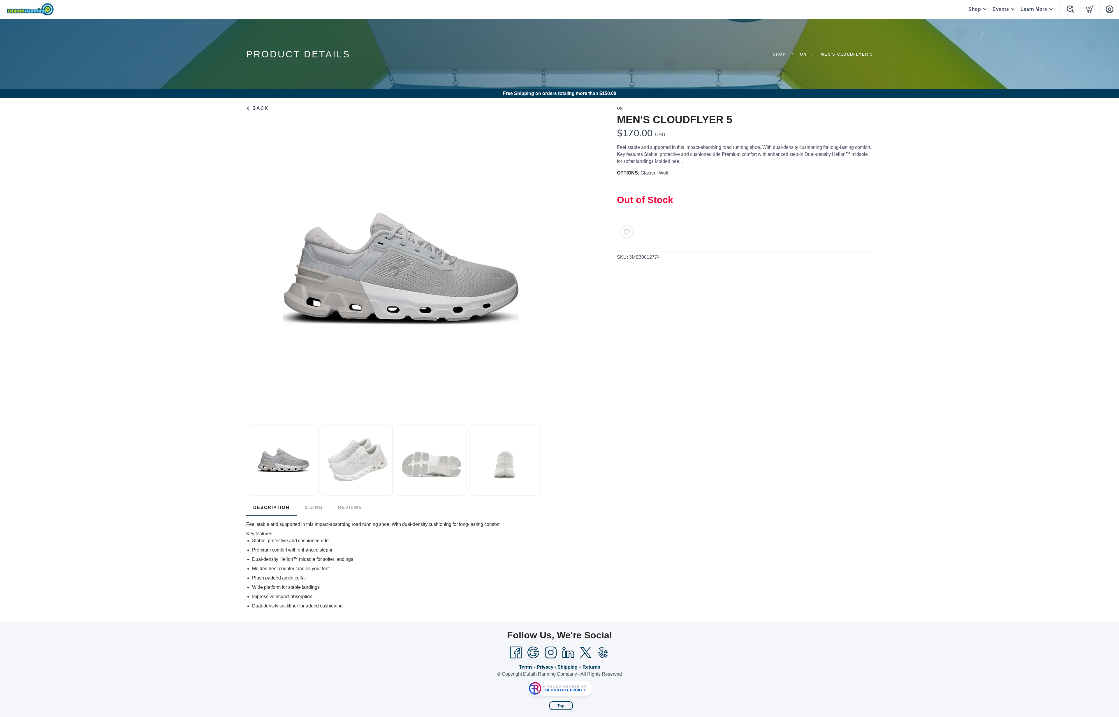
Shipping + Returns (578, 667)
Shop (974, 9)
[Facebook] (516, 652)
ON (803, 54)
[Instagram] (551, 652)
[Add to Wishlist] (626, 232)
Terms (526, 667)
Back (260, 108)
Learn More (1034, 9)
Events (1001, 9)
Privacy (545, 667)
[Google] (533, 652)
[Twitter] (585, 652)
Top (561, 706)
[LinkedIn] (568, 652)
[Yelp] (603, 652)
